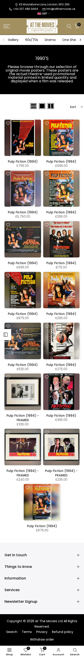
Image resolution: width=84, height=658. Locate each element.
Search (11, 632)
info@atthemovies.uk (60, 9)
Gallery (13, 40)
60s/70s (31, 40)
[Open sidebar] (5, 334)
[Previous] (4, 40)
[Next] (80, 40)
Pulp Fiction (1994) (23, 161)
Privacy (41, 632)
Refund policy (62, 632)
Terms (27, 632)
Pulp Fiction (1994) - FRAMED (22, 417)
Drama (50, 40)
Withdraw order (42, 639)
